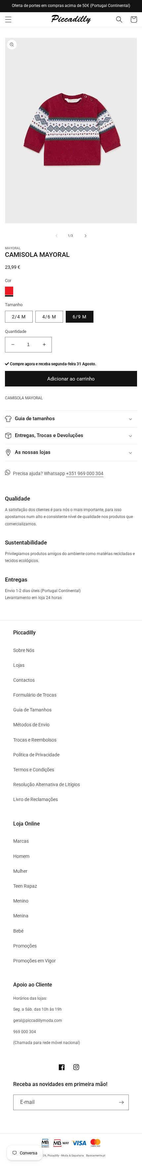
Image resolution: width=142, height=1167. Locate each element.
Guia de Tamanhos (32, 709)
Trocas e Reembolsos (34, 740)
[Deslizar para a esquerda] (56, 235)
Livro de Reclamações (35, 799)
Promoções (25, 945)
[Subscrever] (121, 1102)
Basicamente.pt (95, 1155)
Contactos (24, 680)
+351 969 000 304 (84, 473)
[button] (8, 19)
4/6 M (49, 316)
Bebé (18, 931)
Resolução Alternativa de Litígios (46, 784)
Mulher (20, 871)
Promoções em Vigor (34, 960)
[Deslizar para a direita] (85, 235)
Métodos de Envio (31, 724)
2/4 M (19, 316)
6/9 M (80, 316)
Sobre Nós (23, 650)
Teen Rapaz (25, 886)
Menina (20, 915)
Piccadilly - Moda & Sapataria (66, 1155)
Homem (21, 856)
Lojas (18, 665)
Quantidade (15, 331)
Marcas (21, 841)
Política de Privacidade (36, 754)
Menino (20, 901)
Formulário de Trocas (34, 695)
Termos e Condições (33, 769)
